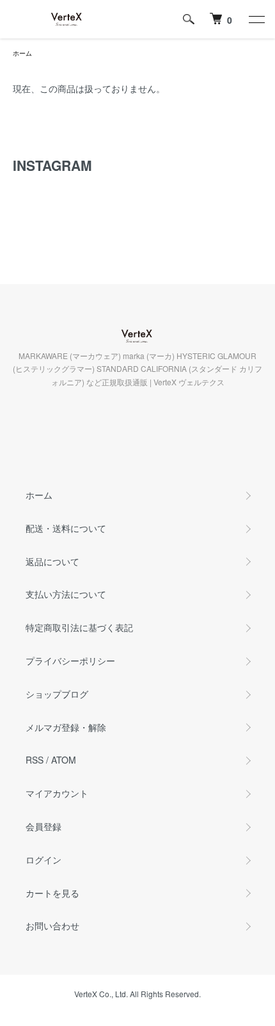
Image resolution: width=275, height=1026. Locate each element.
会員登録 (43, 826)
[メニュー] (256, 19)
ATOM (63, 759)
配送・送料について (66, 528)
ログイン (43, 859)
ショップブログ (57, 693)
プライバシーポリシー (70, 660)
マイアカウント (57, 793)
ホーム (22, 53)
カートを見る (52, 892)
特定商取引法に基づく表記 (79, 627)
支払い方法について (66, 594)
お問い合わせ (52, 925)
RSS (34, 759)
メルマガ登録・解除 (66, 727)
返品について (52, 561)
